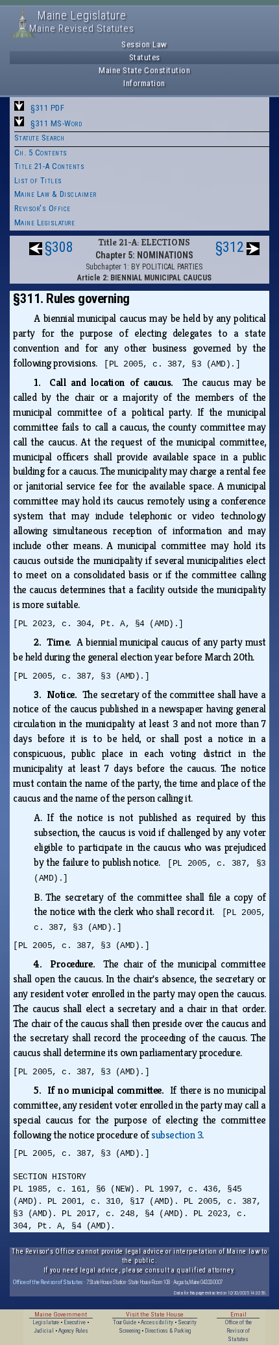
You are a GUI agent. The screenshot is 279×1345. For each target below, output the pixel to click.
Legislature (45, 1322)
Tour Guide (124, 1322)
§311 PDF (47, 108)
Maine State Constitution (144, 70)
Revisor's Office (42, 208)
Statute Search (39, 137)
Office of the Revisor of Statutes (48, 1281)
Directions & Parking (168, 1331)
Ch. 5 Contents (40, 152)
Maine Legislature (44, 222)
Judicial (44, 1331)
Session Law (144, 44)
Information (144, 83)
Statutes (144, 57)
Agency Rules (73, 1331)
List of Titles (38, 180)
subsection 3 (176, 1135)
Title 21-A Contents (49, 166)
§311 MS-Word (56, 123)
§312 (229, 247)
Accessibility (157, 1322)
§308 (59, 247)
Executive (75, 1322)
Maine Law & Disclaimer (55, 194)
